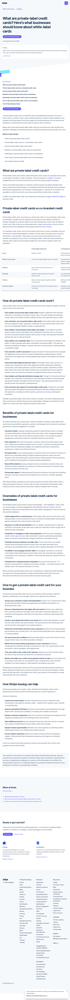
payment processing (43, 392)
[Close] (67, 991)
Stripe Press (56, 927)
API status (39, 969)
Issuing (19, 9)
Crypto (22, 901)
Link (21, 918)
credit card (17, 116)
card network (47, 224)
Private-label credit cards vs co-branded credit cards (19, 88)
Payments (23, 925)
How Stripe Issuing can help (11, 104)
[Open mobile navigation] (66, 3)
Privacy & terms (58, 896)
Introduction (7, 81)
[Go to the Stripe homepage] (5, 880)
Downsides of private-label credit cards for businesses (20, 97)
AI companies (40, 913)
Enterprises (39, 882)
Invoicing (22, 913)
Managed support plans (60, 938)
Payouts (22, 928)
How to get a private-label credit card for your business (20, 101)
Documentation (41, 964)
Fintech (38, 918)
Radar (21, 930)
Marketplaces (40, 904)
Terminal (22, 940)
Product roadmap (58, 920)
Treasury (22, 942)
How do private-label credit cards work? (15, 91)
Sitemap (55, 906)
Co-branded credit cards (12, 231)
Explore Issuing (7, 859)
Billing (21, 889)
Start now (7, 834)
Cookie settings (58, 908)
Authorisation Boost (25, 887)
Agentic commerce (42, 887)
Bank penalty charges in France (14, 796)
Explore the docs (41, 857)
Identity (22, 911)
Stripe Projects (40, 976)
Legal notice (56, 910)
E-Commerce (40, 892)
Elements (22, 906)
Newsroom (56, 924)
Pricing (21, 882)
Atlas (21, 885)
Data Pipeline (23, 904)
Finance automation (42, 897)
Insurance (39, 927)
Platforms (39, 909)
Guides (55, 882)
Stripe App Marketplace (43, 950)
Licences (56, 903)
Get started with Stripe (11, 36)
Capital (22, 892)
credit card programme (13, 536)
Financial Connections (26, 909)
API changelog (40, 971)
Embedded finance (42, 894)
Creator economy (41, 916)
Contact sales (7, 791)
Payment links (24, 923)
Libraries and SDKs (41, 974)
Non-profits (39, 934)
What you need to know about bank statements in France (23, 799)
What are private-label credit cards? (14, 85)
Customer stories (58, 885)
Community (56, 889)
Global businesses (41, 899)
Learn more (6, 56)
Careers (55, 922)
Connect (22, 899)
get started (16, 745)
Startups (39, 885)
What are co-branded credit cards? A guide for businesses (23, 801)
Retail (38, 942)
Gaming (38, 921)
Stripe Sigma (23, 935)
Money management (42, 906)
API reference (40, 967)
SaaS (37, 911)
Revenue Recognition (26, 933)
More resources (8, 9)
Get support (56, 936)
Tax (21, 937)
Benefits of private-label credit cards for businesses (19, 94)
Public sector (40, 939)
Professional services (42, 937)
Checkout (22, 894)
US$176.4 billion (58, 196)
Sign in (55, 943)
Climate (22, 897)
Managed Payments (25, 921)
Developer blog (41, 979)
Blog (54, 887)
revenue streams (48, 507)
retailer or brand (53, 178)
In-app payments (41, 901)
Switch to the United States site (36, 996)
